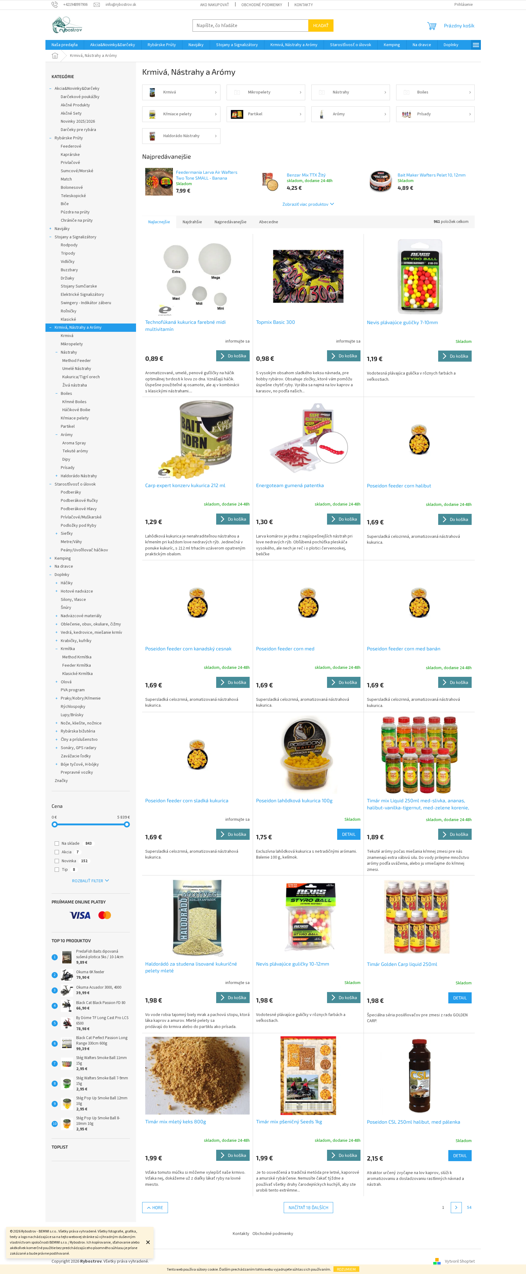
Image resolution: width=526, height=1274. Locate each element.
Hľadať (321, 25)
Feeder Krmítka (76, 665)
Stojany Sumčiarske (79, 286)
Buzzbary (69, 270)
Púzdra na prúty (75, 212)
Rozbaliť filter (87, 881)
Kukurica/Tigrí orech (81, 377)
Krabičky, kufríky (76, 641)
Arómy (67, 435)
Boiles (66, 394)
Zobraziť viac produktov (305, 204)
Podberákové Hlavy (79, 509)
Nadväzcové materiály (81, 616)
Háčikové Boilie (76, 410)
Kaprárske (70, 155)
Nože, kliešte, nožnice (81, 723)
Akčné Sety (71, 113)
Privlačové (70, 163)
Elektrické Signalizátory (82, 295)
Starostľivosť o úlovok (75, 484)
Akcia (70, 852)
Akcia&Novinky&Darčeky (77, 88)
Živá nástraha (74, 385)
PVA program (73, 690)
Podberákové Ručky (79, 501)
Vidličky (68, 262)
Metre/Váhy (71, 542)
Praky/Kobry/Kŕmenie (81, 698)
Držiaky (67, 278)
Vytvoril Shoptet (460, 1261)
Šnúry (66, 608)
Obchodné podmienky (261, 5)
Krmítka (68, 649)
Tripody (68, 253)
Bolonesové (72, 188)
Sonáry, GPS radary (78, 748)
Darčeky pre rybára (78, 130)
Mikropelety (72, 344)
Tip (68, 870)
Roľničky (68, 311)
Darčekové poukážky (80, 97)
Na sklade (77, 843)
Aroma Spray (74, 443)
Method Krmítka (77, 657)
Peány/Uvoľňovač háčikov (84, 550)
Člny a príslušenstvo (79, 739)
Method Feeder (76, 361)
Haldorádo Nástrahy (79, 476)
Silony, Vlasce (73, 600)
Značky (61, 781)
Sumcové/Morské (77, 171)
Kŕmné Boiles (74, 402)
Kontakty (303, 5)
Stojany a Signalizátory (75, 237)
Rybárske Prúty (69, 138)
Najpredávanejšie (231, 222)
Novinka (75, 861)
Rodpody (69, 245)
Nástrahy (69, 352)
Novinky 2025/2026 (78, 121)
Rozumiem (346, 1269)
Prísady (68, 468)
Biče (65, 204)
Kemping (63, 558)
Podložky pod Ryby (78, 525)
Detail (349, 834)
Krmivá (67, 336)
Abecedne (268, 222)
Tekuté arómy (75, 451)
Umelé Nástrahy (76, 369)
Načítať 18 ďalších (308, 1207)
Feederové (71, 146)
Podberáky (71, 492)
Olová (66, 682)
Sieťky (67, 533)
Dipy (66, 459)
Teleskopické (73, 196)
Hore (157, 1207)
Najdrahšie (192, 222)
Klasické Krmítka (77, 674)
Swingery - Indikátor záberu (86, 303)
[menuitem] (64, 45)
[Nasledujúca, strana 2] (456, 1207)
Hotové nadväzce (77, 591)
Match (66, 179)
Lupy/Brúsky (72, 715)
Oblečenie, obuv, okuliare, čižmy (91, 624)
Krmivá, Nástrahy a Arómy (78, 327)
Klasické (68, 319)
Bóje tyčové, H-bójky (80, 764)
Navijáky (62, 229)
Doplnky (62, 575)
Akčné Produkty (75, 105)
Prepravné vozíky (77, 772)
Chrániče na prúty (77, 220)
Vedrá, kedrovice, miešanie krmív (91, 632)
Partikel (68, 426)
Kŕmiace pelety (75, 418)
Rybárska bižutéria (78, 731)
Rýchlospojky (73, 707)
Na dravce (64, 566)
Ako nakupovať (214, 5)
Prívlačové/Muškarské (81, 517)
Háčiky (67, 583)
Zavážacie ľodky (76, 756)
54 (469, 1208)
